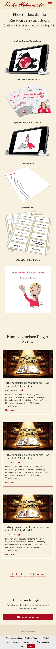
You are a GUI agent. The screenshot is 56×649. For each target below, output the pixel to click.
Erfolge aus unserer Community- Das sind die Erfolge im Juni (27, 456)
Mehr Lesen (10, 410)
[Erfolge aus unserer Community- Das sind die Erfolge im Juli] (28, 364)
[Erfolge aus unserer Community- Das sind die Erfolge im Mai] (28, 508)
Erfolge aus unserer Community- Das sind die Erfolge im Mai (27, 528)
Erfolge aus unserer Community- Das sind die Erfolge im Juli (27, 384)
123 (32, 574)
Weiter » (41, 574)
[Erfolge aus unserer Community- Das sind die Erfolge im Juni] (28, 436)
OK (30, 646)
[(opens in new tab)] (28, 59)
